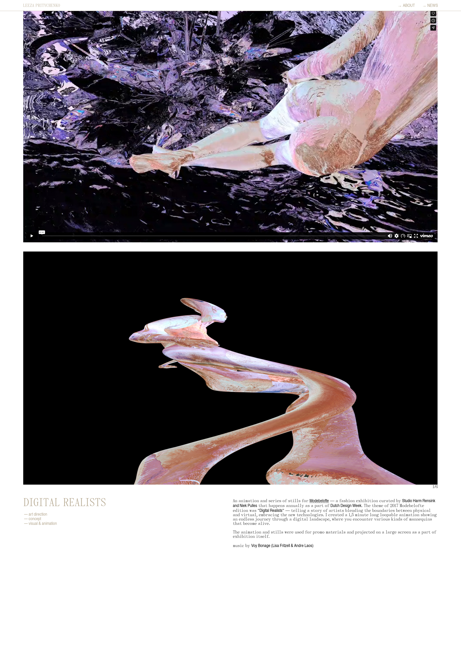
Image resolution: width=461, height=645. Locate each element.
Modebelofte (319, 500)
